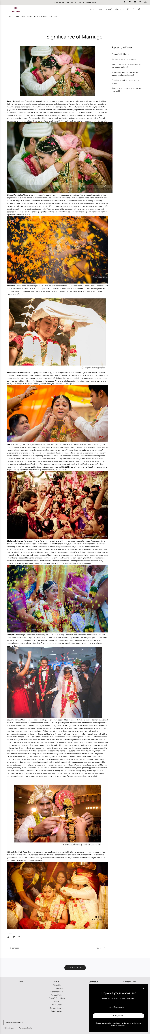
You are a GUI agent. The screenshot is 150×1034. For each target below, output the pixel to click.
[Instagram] (135, 2)
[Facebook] (124, 2)
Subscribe (118, 1016)
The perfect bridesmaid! (121, 54)
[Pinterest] (140, 2)
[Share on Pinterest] (19, 938)
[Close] (143, 988)
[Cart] (138, 9)
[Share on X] (13, 938)
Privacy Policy (133, 1023)
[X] (129, 2)
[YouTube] (145, 2)
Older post (14, 948)
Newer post (100, 948)
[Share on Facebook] (8, 938)
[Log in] (133, 9)
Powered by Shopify (25, 1028)
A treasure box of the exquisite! (124, 59)
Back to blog (75, 968)
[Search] (128, 9)
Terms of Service (116, 1025)
